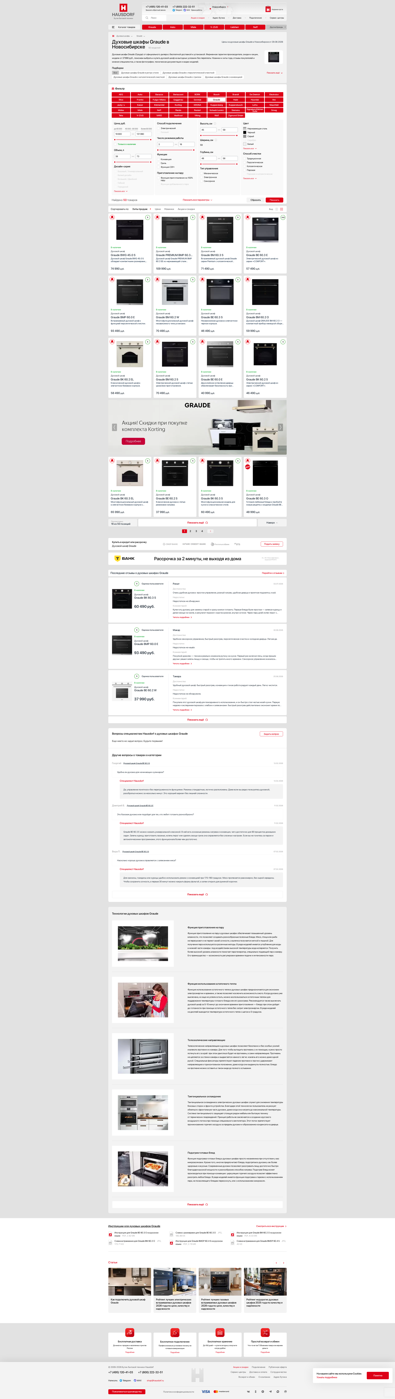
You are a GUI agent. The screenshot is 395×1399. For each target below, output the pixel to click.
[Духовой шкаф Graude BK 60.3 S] (220, 472)
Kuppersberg (216, 105)
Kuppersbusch (236, 105)
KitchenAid (159, 105)
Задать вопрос (271, 734)
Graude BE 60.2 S (166, 496)
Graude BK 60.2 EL (122, 377)
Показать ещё (195, 522)
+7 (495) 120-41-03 (157, 6)
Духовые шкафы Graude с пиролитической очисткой (188, 72)
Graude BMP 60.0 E (123, 315)
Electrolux (274, 94)
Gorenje (197, 99)
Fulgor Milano (159, 99)
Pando (178, 110)
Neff (255, 27)
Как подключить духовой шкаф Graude (129, 1290)
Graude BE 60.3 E (257, 253)
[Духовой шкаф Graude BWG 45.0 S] (130, 229)
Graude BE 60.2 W (145, 689)
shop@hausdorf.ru (155, 1380)
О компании (264, 1377)
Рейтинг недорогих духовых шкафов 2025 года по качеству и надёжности (265, 1290)
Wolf (216, 115)
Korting (178, 105)
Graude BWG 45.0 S (123, 253)
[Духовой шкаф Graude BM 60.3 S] (220, 229)
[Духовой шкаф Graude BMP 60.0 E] (130, 291)
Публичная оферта (278, 1367)
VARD (159, 115)
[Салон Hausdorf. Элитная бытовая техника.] (113, 36)
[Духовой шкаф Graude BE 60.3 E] (265, 229)
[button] (118, 229)
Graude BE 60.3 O (257, 496)
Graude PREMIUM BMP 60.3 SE (173, 253)
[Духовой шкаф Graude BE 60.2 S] (175, 472)
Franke (140, 99)
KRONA (197, 105)
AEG (121, 94)
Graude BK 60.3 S (212, 496)
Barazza (159, 94)
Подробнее (129, 1352)
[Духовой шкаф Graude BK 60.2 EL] (130, 353)
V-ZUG (214, 27)
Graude (152, 27)
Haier (235, 99)
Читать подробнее (181, 617)
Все (115, 72)
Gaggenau (178, 99)
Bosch (217, 94)
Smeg (274, 110)
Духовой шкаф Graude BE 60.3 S (136, 763)
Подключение (255, 18)
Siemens (236, 110)
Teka (121, 115)
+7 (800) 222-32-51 (184, 6)
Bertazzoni (178, 94)
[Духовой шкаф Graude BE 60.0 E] (220, 353)
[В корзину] (146, 268)
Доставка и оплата (258, 1372)
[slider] (114, 139)
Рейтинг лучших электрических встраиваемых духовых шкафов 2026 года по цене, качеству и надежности (175, 1290)
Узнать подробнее (327, 1377)
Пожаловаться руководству (127, 1391)
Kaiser (140, 105)
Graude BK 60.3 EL (122, 496)
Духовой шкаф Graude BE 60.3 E (140, 806)
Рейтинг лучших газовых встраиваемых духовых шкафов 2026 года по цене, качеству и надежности (220, 1290)
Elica (121, 99)
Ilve (274, 99)
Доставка (237, 18)
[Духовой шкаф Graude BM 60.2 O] (265, 291)
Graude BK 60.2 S (257, 377)
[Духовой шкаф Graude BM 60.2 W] (175, 291)
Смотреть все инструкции (270, 1226)
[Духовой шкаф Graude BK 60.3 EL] (130, 472)
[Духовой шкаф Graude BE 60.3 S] (220, 291)
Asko (172, 27)
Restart (197, 110)
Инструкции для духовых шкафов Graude (134, 1226)
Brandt (236, 94)
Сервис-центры (277, 18)
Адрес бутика (219, 18)
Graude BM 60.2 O (257, 315)
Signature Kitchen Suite (255, 110)
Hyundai (255, 99)
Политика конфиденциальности (178, 1392)
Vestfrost (178, 115)
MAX (188, 10)
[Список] (276, 209)
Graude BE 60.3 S (212, 315)
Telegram (179, 10)
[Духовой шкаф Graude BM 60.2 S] (175, 353)
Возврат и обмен (247, 1377)
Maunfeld (274, 105)
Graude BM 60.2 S (167, 377)
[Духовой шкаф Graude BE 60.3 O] (265, 472)
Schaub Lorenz (217, 110)
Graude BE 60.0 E (211, 377)
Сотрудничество (278, 1372)
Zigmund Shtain (235, 115)
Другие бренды (276, 27)
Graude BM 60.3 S (212, 253)
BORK (197, 94)
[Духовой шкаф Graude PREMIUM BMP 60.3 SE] (175, 229)
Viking (197, 115)
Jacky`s (121, 105)
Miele (193, 27)
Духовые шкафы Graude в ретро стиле (140, 72)
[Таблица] (281, 209)
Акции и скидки (198, 18)
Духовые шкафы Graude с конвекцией (223, 77)
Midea (121, 110)
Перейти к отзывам (272, 573)
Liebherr (235, 27)
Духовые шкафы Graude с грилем (184, 77)
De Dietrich (255, 94)
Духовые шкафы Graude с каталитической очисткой (139, 77)
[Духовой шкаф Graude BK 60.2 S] (265, 353)
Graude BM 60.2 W (167, 315)
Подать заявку (272, 544)
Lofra (254, 105)
